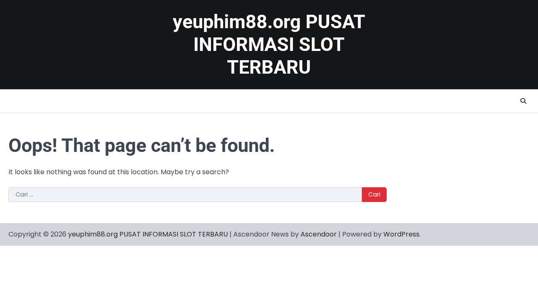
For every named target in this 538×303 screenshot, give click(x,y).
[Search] (523, 101)
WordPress (401, 234)
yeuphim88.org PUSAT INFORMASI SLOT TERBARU (269, 44)
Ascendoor (319, 234)
